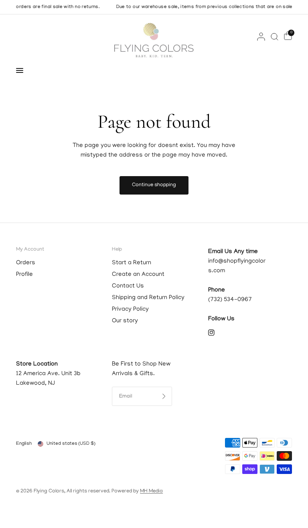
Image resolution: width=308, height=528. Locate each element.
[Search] (274, 36)
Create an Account (138, 274)
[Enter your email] (164, 396)
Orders (25, 263)
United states (71, 443)
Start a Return (131, 263)
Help (117, 249)
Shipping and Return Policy (148, 298)
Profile (24, 274)
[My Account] (261, 36)
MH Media (151, 491)
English (24, 443)
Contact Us (128, 286)
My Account (30, 249)
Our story (125, 321)
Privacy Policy (130, 309)
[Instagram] (217, 332)
